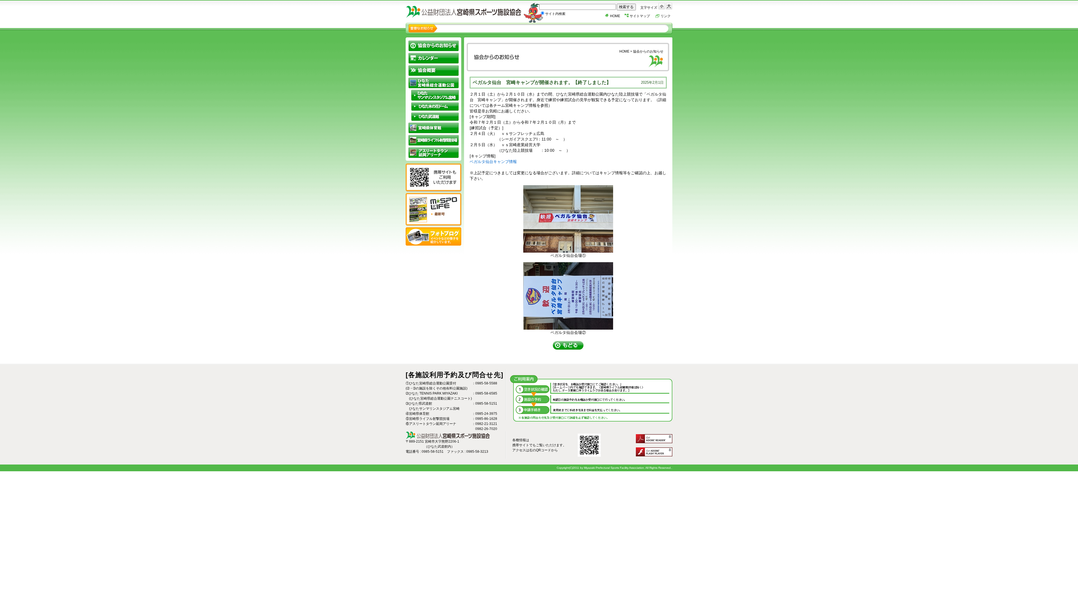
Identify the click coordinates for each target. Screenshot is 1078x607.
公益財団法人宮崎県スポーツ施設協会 (476, 12)
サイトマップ (640, 16)
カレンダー (433, 58)
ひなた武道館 (435, 116)
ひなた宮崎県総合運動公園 (433, 82)
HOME (615, 16)
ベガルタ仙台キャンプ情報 (493, 161)
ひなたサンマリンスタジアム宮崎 (435, 95)
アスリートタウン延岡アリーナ (433, 152)
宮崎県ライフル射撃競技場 (433, 140)
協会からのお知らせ (433, 45)
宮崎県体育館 (433, 127)
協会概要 (433, 70)
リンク (666, 16)
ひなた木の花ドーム (435, 106)
